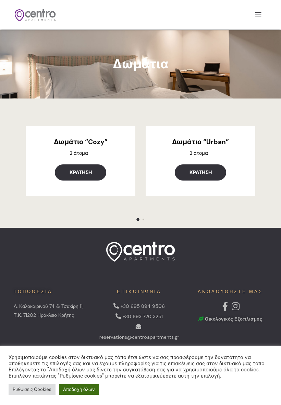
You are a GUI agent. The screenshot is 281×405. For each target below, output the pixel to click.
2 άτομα (79, 153)
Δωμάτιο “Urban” (200, 142)
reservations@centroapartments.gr (139, 337)
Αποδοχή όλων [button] (79, 389)
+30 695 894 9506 (143, 306)
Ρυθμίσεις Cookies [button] (32, 389)
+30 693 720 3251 (143, 316)
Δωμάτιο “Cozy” (81, 142)
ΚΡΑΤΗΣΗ (81, 172)
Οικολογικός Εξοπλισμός (233, 319)
